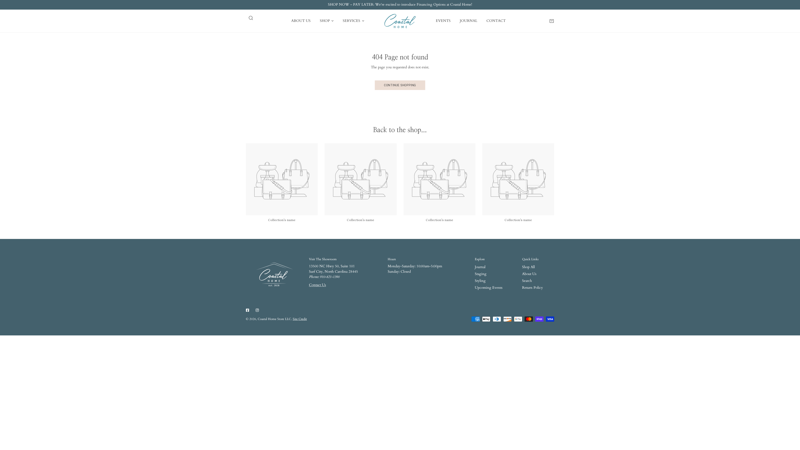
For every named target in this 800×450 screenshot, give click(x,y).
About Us (529, 274)
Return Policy (532, 287)
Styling (480, 281)
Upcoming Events (488, 287)
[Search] (251, 18)
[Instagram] (257, 310)
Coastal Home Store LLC (274, 319)
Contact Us (317, 285)
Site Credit (300, 319)
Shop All (528, 267)
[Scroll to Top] (792, 427)
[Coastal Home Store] (400, 21)
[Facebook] (247, 310)
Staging (480, 274)
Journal (480, 267)
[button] (552, 21)
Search (527, 281)
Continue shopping (400, 85)
